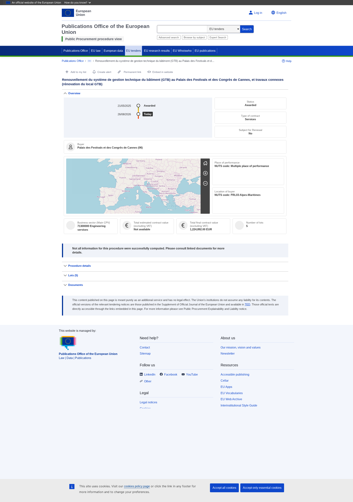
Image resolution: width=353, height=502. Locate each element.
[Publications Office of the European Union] (76, 13)
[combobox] (182, 29)
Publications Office (75, 50)
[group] (133, 186)
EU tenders (133, 50)
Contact (145, 347)
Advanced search (169, 37)
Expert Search (218, 37)
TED (247, 304)
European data (113, 50)
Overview (74, 93)
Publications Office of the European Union (88, 353)
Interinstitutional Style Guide (239, 405)
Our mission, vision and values (241, 347)
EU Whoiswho (182, 50)
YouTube (192, 374)
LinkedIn (149, 374)
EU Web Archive (231, 399)
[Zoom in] (205, 173)
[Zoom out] (205, 183)
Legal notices (148, 402)
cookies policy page (137, 486)
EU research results (157, 50)
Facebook (170, 374)
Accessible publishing (235, 374)
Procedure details (79, 265)
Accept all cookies (224, 487)
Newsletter (228, 353)
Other (147, 381)
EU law (96, 50)
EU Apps (226, 386)
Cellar (225, 380)
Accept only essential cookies (262, 487)
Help (288, 61)
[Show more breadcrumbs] (89, 61)
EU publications (205, 50)
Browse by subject (194, 37)
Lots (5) (73, 275)
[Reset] (205, 163)
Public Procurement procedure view (93, 39)
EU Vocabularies (232, 393)
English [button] (281, 12)
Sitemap (145, 353)
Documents (75, 284)
